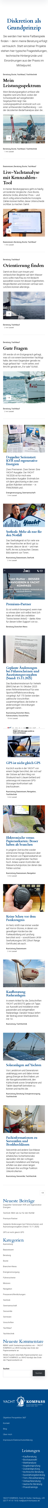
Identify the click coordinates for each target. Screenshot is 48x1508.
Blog (5, 1429)
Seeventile (7, 1311)
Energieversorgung (11, 1272)
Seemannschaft (10, 1305)
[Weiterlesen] (24, 129)
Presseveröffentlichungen (14, 1294)
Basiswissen (8, 166)
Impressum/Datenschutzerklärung (18, 1440)
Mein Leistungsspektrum (22, 83)
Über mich (7, 1434)
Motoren (6, 1283)
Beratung (7, 74)
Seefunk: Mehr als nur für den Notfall (18, 1213)
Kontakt (6, 1423)
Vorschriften (8, 1322)
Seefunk (6, 1300)
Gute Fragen (15, 348)
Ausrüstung (8, 1244)
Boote (13, 74)
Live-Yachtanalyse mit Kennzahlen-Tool (21, 177)
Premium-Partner (10, 1218)
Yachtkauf (21, 74)
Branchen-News (10, 1266)
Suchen (6, 1369)
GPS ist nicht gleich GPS (13, 1232)
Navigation (7, 1289)
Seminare (7, 1317)
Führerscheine (9, 1278)
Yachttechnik (31, 74)
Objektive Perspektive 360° (14, 1417)
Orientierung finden (23, 265)
